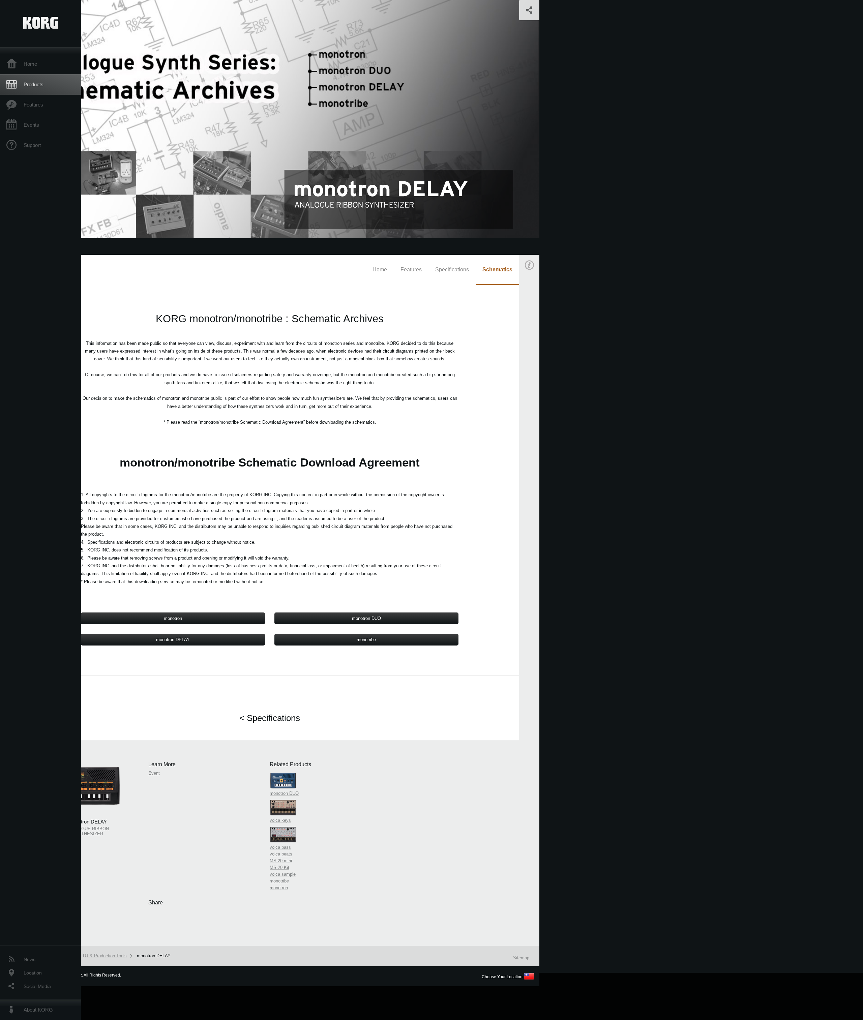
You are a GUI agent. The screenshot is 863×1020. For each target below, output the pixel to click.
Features (33, 105)
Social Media (37, 986)
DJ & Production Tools (105, 955)
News (29, 959)
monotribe (366, 639)
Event (535, 390)
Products (33, 84)
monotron (173, 618)
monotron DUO (366, 618)
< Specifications (269, 718)
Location (33, 973)
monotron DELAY (173, 639)
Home (30, 64)
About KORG (38, 1010)
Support (32, 145)
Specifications (452, 269)
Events (31, 125)
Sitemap (521, 957)
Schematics (497, 269)
